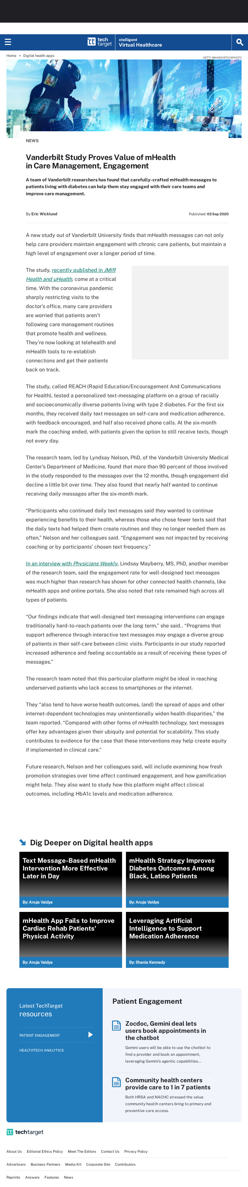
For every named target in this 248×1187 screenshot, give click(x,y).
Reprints (13, 1177)
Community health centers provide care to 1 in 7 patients (168, 1083)
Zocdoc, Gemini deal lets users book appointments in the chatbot (165, 1030)
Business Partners (45, 1164)
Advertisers (16, 1164)
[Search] (240, 42)
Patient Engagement (39, 1035)
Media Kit (73, 1164)
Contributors (125, 1164)
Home (11, 56)
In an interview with (72, 564)
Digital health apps (39, 56)
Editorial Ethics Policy (45, 1151)
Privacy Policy (136, 1151)
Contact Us (110, 1151)
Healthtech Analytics (41, 1050)
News (32, 140)
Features (52, 1177)
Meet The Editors (82, 1151)
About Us (14, 1151)
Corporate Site (98, 1164)
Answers (32, 1177)
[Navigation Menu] (8, 42)
